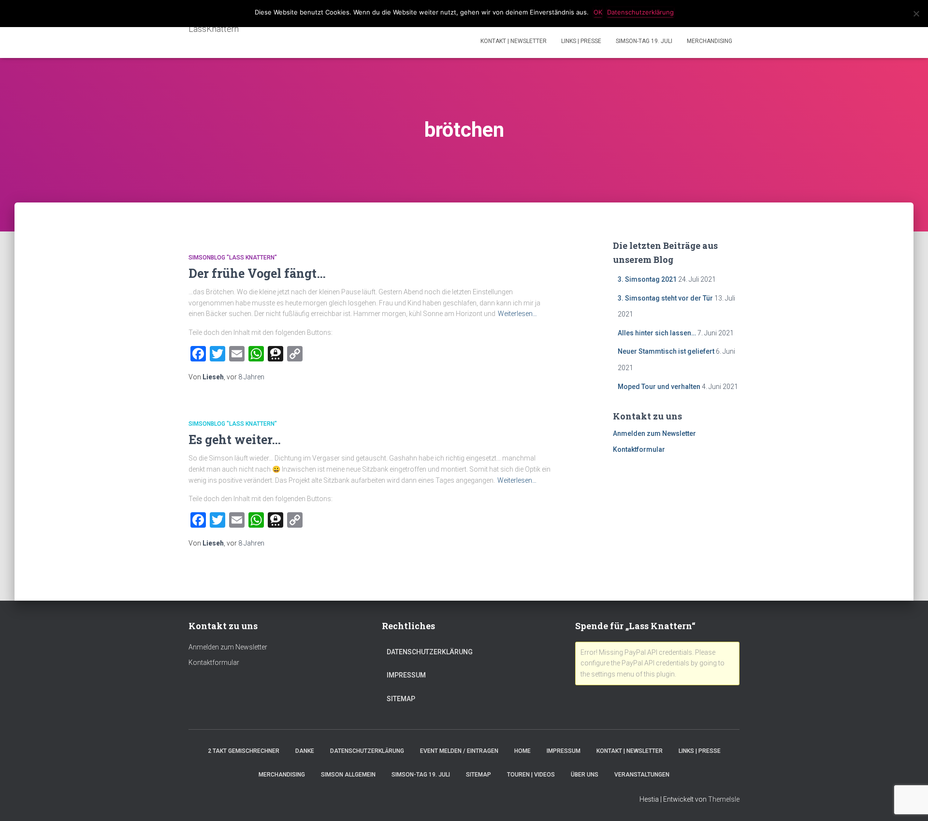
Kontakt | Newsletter (513, 41)
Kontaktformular (639, 449)
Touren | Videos (531, 774)
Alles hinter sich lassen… (657, 333)
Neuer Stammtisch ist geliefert (666, 351)
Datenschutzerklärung (430, 652)
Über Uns (584, 774)
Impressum (406, 675)
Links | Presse (581, 41)
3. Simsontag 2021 (647, 279)
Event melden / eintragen (459, 751)
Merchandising (709, 41)
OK (598, 12)
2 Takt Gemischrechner (243, 751)
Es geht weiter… (234, 439)
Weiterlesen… (517, 313)
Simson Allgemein (348, 774)
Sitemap (401, 699)
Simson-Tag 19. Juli (644, 41)
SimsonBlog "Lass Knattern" (232, 257)
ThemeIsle (724, 799)
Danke (304, 751)
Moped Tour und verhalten (659, 386)
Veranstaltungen (641, 774)
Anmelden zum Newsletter (654, 433)
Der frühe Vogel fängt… (257, 273)
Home (522, 751)
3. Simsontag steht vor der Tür (665, 298)
